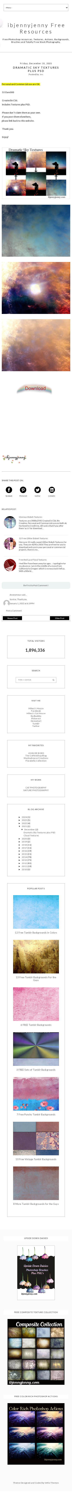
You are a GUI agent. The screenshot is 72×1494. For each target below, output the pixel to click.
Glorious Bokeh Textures (30, 517)
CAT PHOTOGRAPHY (36, 787)
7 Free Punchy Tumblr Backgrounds (36, 1114)
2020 (24, 838)
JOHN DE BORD (36, 753)
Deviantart (36, 721)
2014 (24, 857)
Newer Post (12, 618)
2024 (24, 817)
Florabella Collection (36, 760)
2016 (24, 851)
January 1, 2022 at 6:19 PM (22, 603)
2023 (24, 820)
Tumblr (36, 723)
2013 (24, 860)
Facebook (36, 711)
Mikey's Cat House (36, 713)
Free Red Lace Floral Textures (33, 560)
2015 (24, 854)
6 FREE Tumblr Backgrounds (36, 1025)
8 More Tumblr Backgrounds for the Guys (36, 1204)
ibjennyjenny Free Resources (37, 28)
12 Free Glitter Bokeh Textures (33, 538)
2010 (24, 869)
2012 (24, 863)
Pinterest (36, 718)
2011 (24, 866)
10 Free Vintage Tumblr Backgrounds (36, 1159)
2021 (24, 826)
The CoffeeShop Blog (35, 755)
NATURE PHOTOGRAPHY (36, 790)
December (29, 829)
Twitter (35, 726)
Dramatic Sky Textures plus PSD (39, 832)
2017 (24, 848)
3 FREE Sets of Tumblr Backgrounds (36, 1070)
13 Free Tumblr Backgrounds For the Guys (36, 979)
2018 (24, 845)
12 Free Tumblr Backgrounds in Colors (36, 932)
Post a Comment (14, 610)
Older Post (59, 618)
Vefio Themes (52, 1482)
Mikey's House (36, 708)
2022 (24, 823)
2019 (24, 841)
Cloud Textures (31, 835)
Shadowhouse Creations (36, 758)
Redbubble (36, 716)
